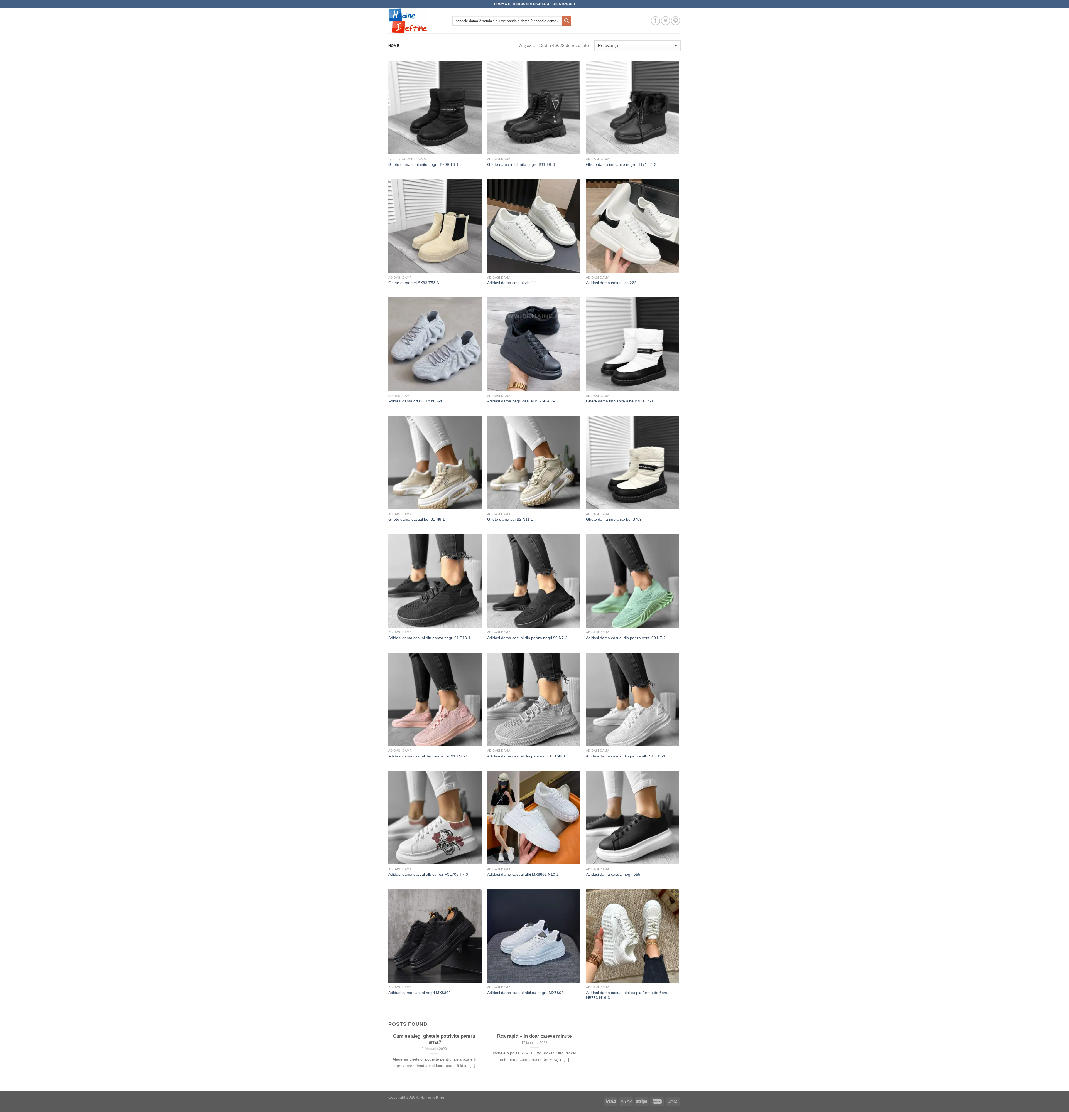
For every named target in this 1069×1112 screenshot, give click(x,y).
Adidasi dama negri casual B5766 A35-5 (522, 401)
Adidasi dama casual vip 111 (512, 283)
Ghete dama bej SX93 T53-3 (413, 283)
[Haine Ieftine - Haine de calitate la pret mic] (416, 20)
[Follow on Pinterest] (675, 21)
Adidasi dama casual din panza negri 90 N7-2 (527, 638)
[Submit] (566, 21)
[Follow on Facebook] (655, 21)
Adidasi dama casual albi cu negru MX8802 (525, 992)
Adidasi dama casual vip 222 (611, 283)
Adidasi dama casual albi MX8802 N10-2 (523, 874)
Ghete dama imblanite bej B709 (614, 519)
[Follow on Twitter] (665, 21)
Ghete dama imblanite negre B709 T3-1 (423, 164)
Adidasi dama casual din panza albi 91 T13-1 (625, 756)
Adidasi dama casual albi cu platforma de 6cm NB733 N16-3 (626, 995)
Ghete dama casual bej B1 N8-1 (416, 519)
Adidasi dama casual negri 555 (613, 874)
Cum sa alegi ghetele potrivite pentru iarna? (434, 1039)
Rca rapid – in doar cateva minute (534, 1036)
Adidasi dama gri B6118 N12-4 (415, 401)
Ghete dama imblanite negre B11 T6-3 (521, 164)
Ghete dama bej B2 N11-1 (510, 519)
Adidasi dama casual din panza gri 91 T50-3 (526, 756)
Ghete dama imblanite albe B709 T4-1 (619, 401)
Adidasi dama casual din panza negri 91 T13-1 (429, 638)
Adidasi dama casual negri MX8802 (419, 992)
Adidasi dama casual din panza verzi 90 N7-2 (626, 638)
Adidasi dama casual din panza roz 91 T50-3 (427, 756)
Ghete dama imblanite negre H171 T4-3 (621, 164)
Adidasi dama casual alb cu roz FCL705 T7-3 (428, 874)
